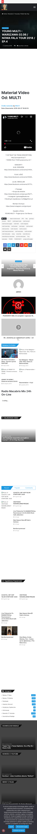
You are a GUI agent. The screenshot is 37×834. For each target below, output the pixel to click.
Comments (29, 488)
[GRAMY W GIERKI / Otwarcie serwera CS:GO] (9, 373)
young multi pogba (28, 239)
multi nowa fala (6, 226)
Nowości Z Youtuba (14, 14)
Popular (17, 488)
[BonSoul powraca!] (6, 537)
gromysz (31, 218)
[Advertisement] (18, 69)
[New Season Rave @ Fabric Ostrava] (6, 528)
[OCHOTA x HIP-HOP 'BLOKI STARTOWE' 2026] (6, 496)
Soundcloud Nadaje (8, 722)
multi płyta (21, 226)
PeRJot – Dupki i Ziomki (12, 440)
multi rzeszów (14, 228)
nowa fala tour (26, 234)
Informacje (6, 716)
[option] (18, 266)
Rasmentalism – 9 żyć (26, 382)
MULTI (17, 106)
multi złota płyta (6, 234)
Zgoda (11, 826)
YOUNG (11, 239)
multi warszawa (19, 231)
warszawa (4, 239)
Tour (28, 236)
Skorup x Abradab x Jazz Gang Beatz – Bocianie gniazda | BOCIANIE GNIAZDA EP (19, 781)
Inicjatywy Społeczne (9, 713)
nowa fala (18, 234)
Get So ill (7, 754)
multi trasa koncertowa (7, 231)
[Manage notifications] (3, 830)
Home (5, 14)
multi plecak (14, 226)
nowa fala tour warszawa (8, 236)
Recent (6, 488)
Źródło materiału (7, 106)
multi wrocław (28, 231)
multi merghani (24, 223)
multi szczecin (22, 228)
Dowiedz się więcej (18, 830)
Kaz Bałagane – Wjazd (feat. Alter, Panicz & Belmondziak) (26, 361)
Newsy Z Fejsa (7, 701)
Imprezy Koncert (8, 710)
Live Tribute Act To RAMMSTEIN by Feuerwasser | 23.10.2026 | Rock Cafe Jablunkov (24, 513)
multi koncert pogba (7, 223)
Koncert (4, 221)
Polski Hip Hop (25, 14)
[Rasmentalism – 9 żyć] (27, 375)
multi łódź (16, 223)
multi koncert (26, 221)
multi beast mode (17, 221)
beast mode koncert (15, 218)
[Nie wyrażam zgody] (35, 819)
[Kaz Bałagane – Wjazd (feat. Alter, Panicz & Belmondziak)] (27, 353)
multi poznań (29, 226)
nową (13, 234)
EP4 (23, 218)
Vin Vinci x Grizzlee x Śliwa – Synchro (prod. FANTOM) (8, 361)
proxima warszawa (20, 236)
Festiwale (5, 707)
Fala (27, 218)
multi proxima (5, 228)
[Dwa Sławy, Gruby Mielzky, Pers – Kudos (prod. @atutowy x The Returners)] (28, 636)
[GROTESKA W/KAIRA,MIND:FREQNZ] (6, 505)
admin (18, 292)
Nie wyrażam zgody (22, 826)
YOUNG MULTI (17, 239)
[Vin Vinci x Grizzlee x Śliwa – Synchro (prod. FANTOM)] (9, 353)
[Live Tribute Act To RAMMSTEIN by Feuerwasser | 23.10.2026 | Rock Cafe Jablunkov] (6, 517)
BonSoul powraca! (19, 535)
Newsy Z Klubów (8, 704)
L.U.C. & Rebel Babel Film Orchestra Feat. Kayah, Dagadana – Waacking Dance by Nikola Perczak (18, 267)
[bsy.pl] (4, 7)
